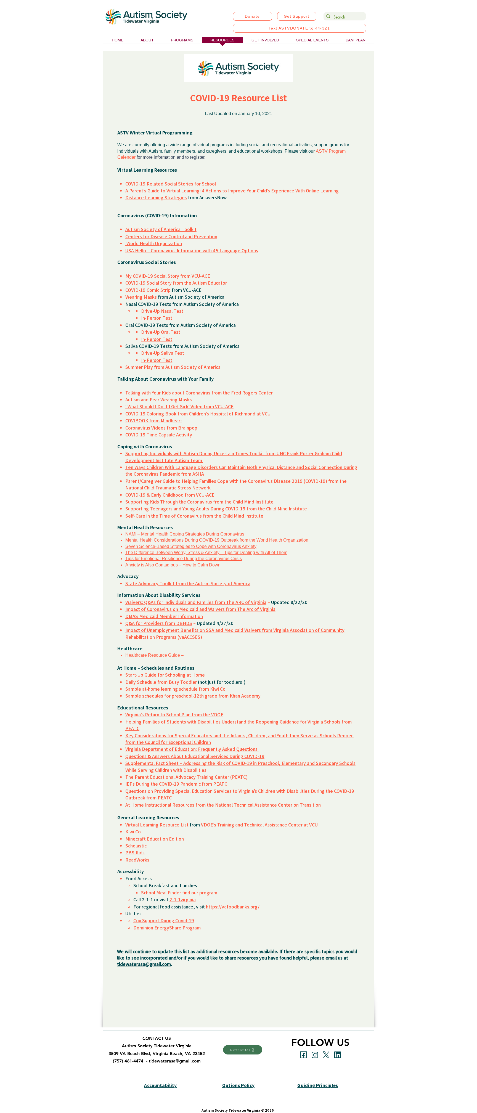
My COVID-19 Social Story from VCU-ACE (167, 275)
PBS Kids (135, 852)
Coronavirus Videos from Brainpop (161, 427)
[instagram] (314, 1054)
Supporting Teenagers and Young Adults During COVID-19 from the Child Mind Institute (216, 508)
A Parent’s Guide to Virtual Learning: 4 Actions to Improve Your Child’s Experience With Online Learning (232, 190)
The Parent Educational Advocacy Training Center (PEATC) (186, 776)
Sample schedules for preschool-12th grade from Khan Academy (193, 695)
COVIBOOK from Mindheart (153, 420)
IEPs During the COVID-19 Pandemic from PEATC (176, 783)
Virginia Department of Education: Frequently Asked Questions (192, 749)
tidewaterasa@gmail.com (144, 964)
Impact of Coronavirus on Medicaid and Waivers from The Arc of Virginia (200, 609)
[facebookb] (303, 1054)
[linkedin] (337, 1054)
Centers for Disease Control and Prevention (171, 236)
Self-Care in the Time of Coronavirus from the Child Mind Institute (194, 515)
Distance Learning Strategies (156, 197)
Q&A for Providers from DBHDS (158, 623)
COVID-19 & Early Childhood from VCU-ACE (169, 494)
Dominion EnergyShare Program (167, 927)
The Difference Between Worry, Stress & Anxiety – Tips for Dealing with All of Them (206, 552)
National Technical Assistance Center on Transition (268, 804)
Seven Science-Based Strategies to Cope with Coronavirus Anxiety (190, 546)
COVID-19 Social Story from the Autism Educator (176, 282)
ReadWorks (137, 859)
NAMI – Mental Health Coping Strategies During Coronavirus (184, 534)
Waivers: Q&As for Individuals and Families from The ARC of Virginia (195, 602)
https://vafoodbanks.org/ (232, 906)
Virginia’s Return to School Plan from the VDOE (174, 714)
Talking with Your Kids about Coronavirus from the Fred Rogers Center (199, 392)
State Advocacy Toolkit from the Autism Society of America (187, 583)
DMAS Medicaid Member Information (164, 616)
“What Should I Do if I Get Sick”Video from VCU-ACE (179, 406)
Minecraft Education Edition (154, 838)
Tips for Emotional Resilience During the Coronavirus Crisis (183, 558)
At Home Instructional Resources (159, 804)
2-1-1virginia (182, 899)
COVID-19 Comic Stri (146, 290)
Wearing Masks (141, 296)
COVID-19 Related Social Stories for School (171, 183)
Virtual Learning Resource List (157, 824)
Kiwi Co (133, 831)
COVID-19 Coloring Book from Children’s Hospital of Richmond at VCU (198, 413)
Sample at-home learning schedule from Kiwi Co (175, 688)
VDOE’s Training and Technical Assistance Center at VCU (259, 824)
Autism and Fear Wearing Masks (158, 399)
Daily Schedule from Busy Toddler (161, 682)
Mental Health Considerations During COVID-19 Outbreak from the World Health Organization (216, 540)
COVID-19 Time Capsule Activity (158, 434)
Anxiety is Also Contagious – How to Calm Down (173, 565)
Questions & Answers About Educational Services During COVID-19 (194, 756)
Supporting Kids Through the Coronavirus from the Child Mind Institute (199, 501)
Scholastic (136, 845)
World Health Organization (153, 243)
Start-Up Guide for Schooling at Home (165, 674)
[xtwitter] (326, 1054)
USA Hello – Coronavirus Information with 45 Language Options (191, 250)
